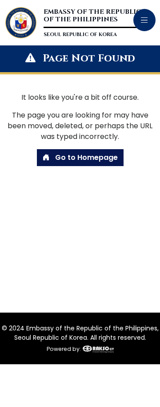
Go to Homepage (85, 157)
